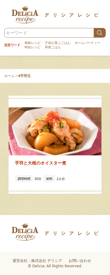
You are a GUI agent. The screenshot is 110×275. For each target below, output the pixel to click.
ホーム (9, 75)
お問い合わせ (80, 260)
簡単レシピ (33, 43)
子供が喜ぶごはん (57, 43)
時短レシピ (33, 47)
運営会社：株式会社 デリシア (37, 260)
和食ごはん (53, 47)
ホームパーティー (87, 43)
